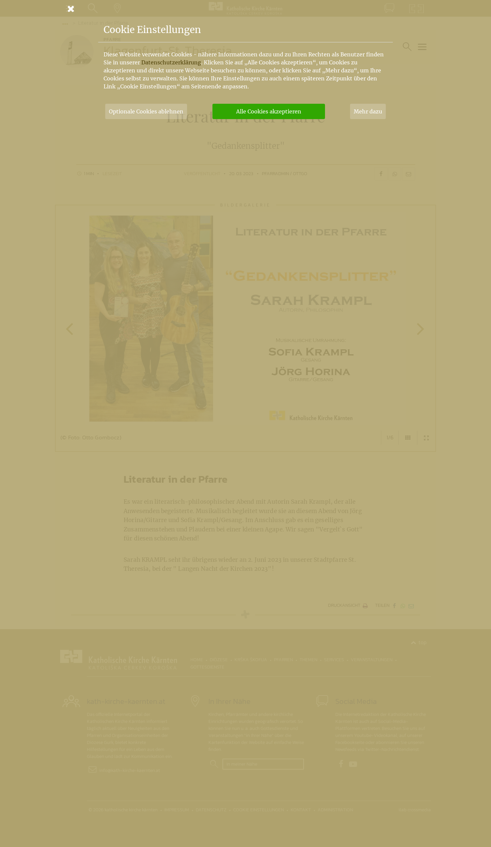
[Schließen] (245, 8)
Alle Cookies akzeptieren (268, 111)
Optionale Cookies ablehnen (146, 111)
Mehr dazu (368, 111)
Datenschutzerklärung (171, 62)
